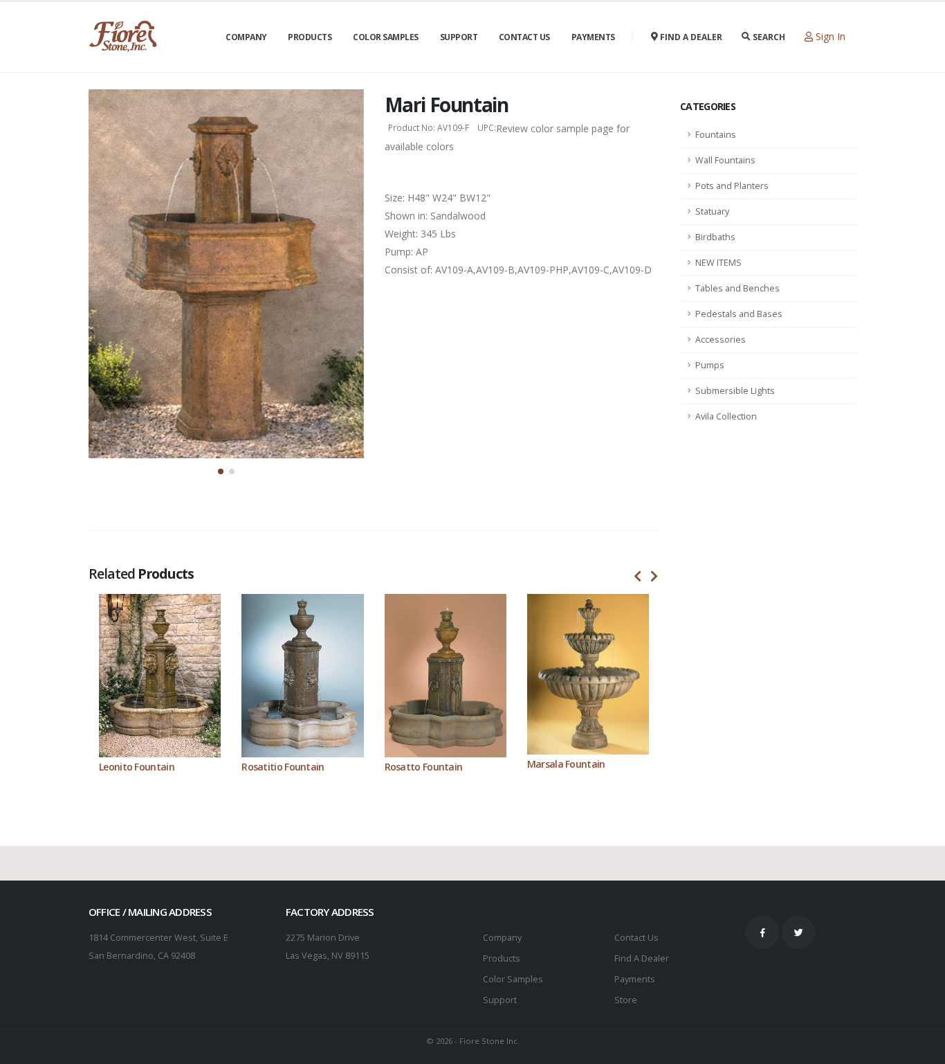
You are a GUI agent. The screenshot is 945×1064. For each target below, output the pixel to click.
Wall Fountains (725, 160)
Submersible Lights (735, 391)
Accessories (720, 339)
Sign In (829, 36)
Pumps (709, 365)
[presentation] (638, 576)
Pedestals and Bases (738, 314)
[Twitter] (798, 932)
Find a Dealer (690, 37)
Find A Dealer (641, 958)
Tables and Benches (737, 288)
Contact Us (524, 37)
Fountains (715, 135)
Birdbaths (715, 237)
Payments (593, 37)
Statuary (712, 211)
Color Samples (386, 37)
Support (459, 37)
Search (768, 37)
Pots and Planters (732, 186)
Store (625, 1000)
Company (246, 37)
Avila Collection (726, 416)
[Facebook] (762, 932)
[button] (220, 471)
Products (309, 37)
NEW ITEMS (718, 263)
